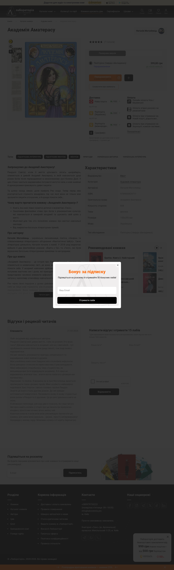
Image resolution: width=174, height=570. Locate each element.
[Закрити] (118, 265)
